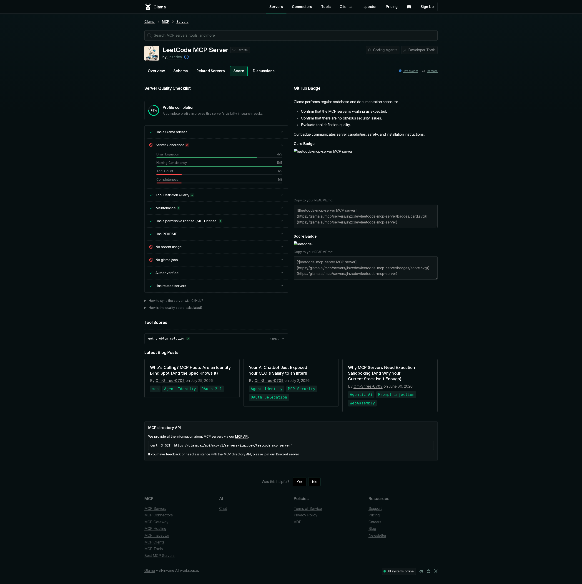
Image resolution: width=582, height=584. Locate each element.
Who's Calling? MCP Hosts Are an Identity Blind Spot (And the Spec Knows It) (190, 370)
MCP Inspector (156, 535)
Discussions (264, 71)
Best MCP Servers (159, 555)
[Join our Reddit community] (428, 571)
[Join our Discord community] (421, 571)
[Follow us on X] (436, 571)
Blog (372, 528)
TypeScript (410, 71)
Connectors (302, 6)
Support (375, 508)
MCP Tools (153, 548)
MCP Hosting (155, 528)
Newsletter (377, 535)
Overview (156, 71)
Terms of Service (308, 508)
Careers (375, 522)
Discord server (287, 454)
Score (238, 71)
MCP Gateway (156, 522)
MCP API (241, 436)
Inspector (369, 6)
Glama (149, 21)
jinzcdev (175, 57)
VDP (297, 522)
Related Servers (210, 71)
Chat (223, 508)
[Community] (409, 6)
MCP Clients (154, 542)
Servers (276, 6)
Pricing (392, 6)
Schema (180, 71)
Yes (300, 482)
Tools (326, 6)
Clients (345, 6)
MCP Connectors (158, 515)
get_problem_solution (166, 338)
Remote (432, 71)
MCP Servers (155, 508)
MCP (165, 21)
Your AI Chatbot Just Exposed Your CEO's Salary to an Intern (278, 370)
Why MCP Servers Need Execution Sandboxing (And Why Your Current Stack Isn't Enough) (381, 373)
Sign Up (427, 6)
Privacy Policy (305, 515)
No (314, 482)
